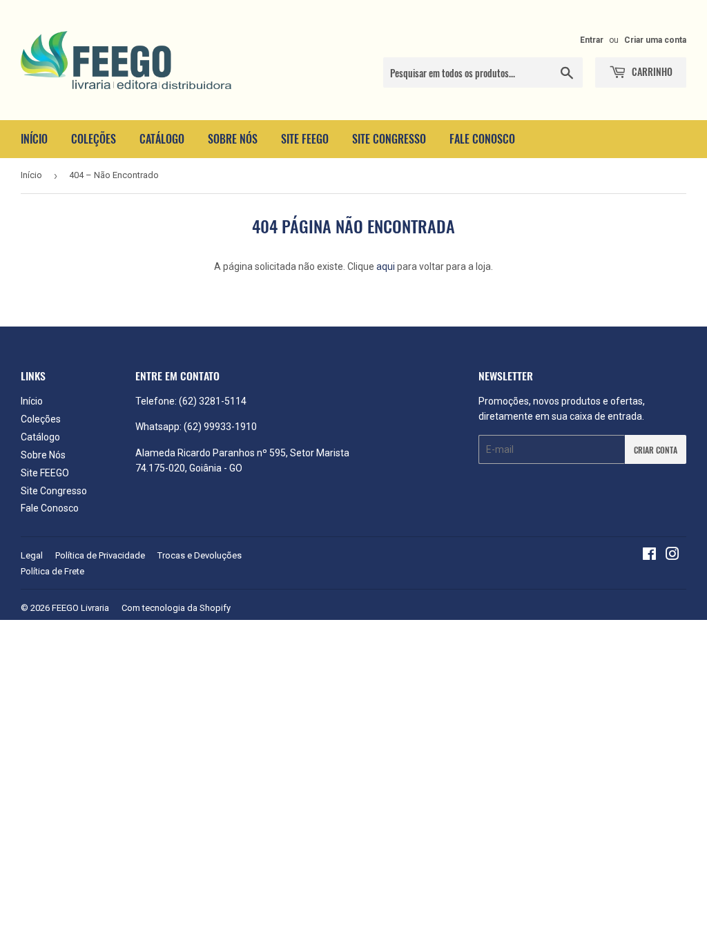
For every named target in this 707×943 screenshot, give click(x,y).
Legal (32, 555)
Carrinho (651, 71)
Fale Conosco (482, 138)
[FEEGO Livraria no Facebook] (649, 555)
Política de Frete (52, 571)
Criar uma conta (655, 40)
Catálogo (161, 138)
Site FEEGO (305, 138)
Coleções (93, 138)
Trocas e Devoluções (199, 555)
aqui (385, 266)
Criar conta (655, 450)
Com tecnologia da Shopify (176, 608)
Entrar (591, 40)
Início (34, 138)
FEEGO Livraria (80, 608)
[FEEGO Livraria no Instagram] (672, 555)
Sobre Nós (233, 138)
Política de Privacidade (100, 555)
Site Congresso (389, 138)
